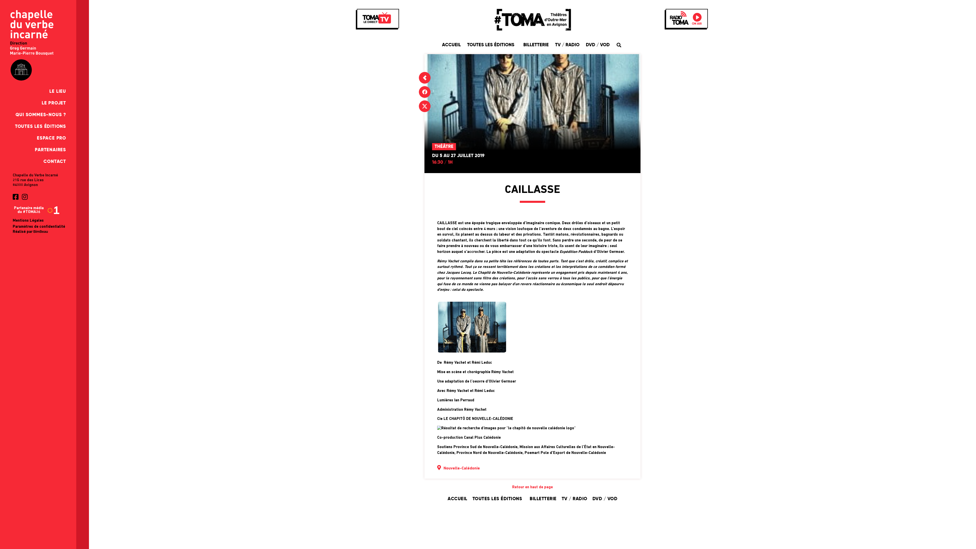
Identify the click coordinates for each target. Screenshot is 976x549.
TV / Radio (567, 45)
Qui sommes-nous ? (41, 115)
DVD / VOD (598, 45)
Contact (54, 161)
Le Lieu (57, 91)
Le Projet (54, 103)
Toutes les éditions (40, 126)
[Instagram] (24, 196)
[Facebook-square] (15, 196)
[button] (619, 45)
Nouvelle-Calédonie (462, 468)
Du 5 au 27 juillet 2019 (458, 156)
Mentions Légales (28, 221)
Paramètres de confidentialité (39, 227)
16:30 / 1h (442, 162)
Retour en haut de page (532, 487)
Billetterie (536, 45)
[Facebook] (425, 92)
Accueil (451, 45)
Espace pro (51, 138)
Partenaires (50, 150)
